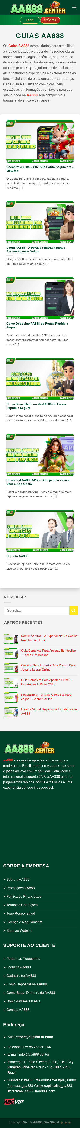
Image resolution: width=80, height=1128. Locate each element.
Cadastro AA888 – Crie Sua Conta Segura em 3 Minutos (40, 168)
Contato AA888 (17, 556)
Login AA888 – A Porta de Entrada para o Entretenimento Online (35, 249)
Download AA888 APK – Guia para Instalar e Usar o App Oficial (38, 482)
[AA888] (37, 7)
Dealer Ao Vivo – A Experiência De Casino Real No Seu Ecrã (49, 638)
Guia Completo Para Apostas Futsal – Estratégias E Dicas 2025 (46, 682)
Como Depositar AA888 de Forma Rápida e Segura (37, 325)
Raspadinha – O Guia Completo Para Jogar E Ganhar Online (46, 697)
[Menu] (74, 7)
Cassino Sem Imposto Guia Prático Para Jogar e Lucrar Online (48, 667)
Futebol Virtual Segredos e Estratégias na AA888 (49, 711)
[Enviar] (73, 610)
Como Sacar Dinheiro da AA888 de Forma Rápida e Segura (36, 406)
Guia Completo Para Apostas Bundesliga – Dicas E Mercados (48, 652)
